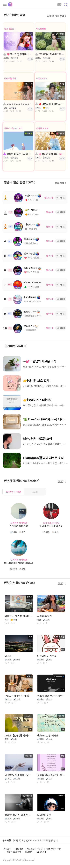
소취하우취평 (30, 330)
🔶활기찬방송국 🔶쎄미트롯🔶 (39, 214)
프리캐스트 (29, 326)
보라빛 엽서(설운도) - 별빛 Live (51, 775)
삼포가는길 (9, 28)
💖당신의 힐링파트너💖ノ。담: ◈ (39, 257)
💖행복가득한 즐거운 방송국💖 (38, 272)
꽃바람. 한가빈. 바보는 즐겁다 (18, 815)
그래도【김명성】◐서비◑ (18, 735)
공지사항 (6, 840)
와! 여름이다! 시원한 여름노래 (18, 562)
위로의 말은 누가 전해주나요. (51, 695)
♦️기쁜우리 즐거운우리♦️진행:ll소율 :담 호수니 (51, 104)
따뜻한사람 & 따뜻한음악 (35, 315)
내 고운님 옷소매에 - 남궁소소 (18, 775)
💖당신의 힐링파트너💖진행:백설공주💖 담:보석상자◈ (19, 54)
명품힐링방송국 (31, 243)
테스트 (8, 656)
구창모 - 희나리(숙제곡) (17, 695)
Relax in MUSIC (32, 282)
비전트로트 (41, 28)
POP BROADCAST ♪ (34, 301)
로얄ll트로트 (41, 78)
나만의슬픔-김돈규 (46, 656)
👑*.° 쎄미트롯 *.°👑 (35, 209)
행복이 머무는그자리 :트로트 (19, 154)
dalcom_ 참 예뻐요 (47, 735)
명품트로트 (29, 238)
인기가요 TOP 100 (18, 526)
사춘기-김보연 (44, 616)
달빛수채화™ (30, 311)
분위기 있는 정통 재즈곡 (51, 526)
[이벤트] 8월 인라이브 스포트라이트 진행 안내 (35, 840)
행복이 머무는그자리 (13, 128)
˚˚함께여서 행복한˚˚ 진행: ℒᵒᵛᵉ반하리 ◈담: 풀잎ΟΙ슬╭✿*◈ (51, 54)
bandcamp (30, 296)
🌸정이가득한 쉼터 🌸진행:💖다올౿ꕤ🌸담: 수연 (51, 154)
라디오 (30, 59)
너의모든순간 (44, 815)
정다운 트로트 (42, 128)
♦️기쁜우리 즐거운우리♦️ (36, 199)
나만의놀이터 (10, 78)
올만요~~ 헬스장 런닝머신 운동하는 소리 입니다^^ (18, 616)
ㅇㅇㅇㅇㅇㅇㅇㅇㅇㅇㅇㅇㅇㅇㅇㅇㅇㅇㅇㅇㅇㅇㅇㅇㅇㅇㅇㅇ (19, 104)
